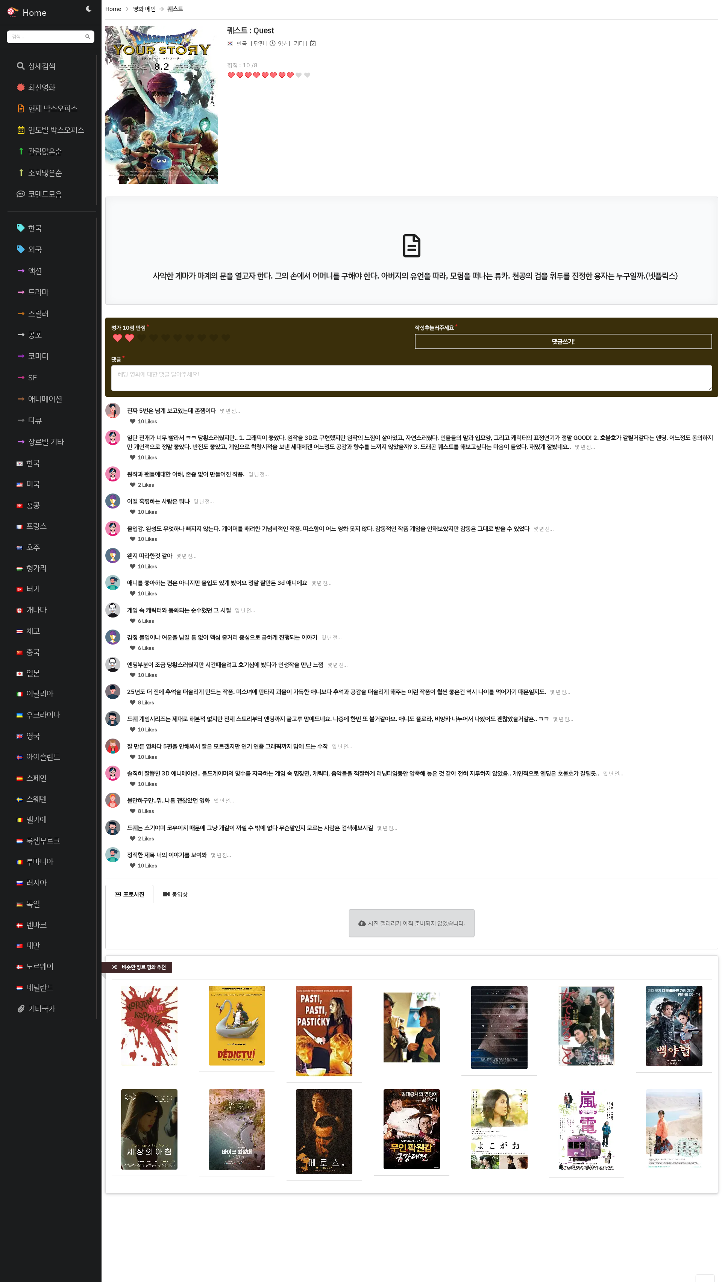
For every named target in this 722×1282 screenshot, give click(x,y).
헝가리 (36, 568)
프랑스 (36, 526)
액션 (35, 270)
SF (32, 377)
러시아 (36, 882)
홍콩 (33, 504)
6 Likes (145, 621)
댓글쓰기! (563, 341)
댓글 (116, 359)
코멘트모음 (45, 194)
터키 (33, 588)
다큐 (35, 420)
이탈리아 (39, 693)
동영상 (180, 894)
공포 (35, 334)
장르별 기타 (46, 441)
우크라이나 (43, 714)
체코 (33, 630)
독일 (33, 903)
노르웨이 (39, 966)
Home (113, 9)
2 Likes (145, 484)
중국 (33, 651)
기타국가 (41, 1008)
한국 (35, 227)
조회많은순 (45, 172)
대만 (33, 945)
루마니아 (39, 861)
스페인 (36, 777)
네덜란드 (39, 987)
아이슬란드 (43, 756)
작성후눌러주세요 (434, 327)
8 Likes (145, 702)
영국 (33, 735)
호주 (33, 547)
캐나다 (36, 609)
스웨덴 (36, 798)
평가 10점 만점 (128, 327)
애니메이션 (45, 399)
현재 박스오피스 (52, 108)
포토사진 (133, 894)
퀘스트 (250, 30)
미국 (33, 483)
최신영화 (41, 87)
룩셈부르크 (43, 840)
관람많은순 (45, 151)
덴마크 (36, 924)
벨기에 (36, 819)
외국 (35, 249)
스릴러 (38, 313)
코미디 (38, 356)
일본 (33, 672)
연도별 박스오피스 (56, 129)
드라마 (38, 292)
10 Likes (147, 421)
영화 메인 (144, 9)
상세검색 (41, 66)
